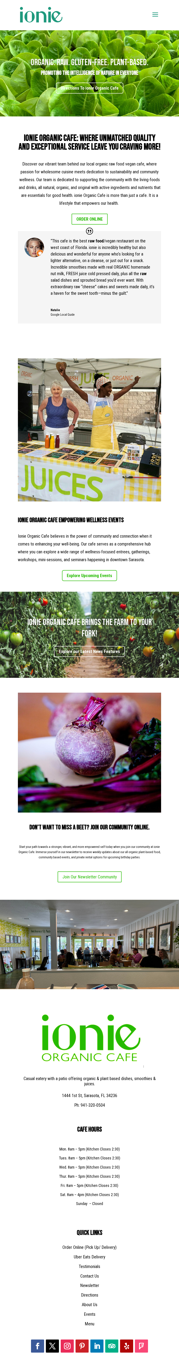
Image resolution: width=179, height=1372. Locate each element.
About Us (89, 1304)
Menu (89, 1323)
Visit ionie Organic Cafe (89, 89)
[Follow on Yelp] (126, 1346)
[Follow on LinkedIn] (96, 1346)
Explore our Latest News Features (89, 651)
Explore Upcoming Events (89, 575)
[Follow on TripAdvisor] (111, 1346)
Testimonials (89, 1266)
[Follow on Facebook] (37, 1346)
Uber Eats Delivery (89, 1257)
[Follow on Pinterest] (82, 1346)
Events (89, 1314)
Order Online (89, 219)
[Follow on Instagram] (67, 1346)
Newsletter (89, 1285)
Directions (89, 1295)
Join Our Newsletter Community (89, 876)
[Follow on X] (52, 1346)
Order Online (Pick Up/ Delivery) (89, 1247)
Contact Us (89, 1276)
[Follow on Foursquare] (141, 1346)
